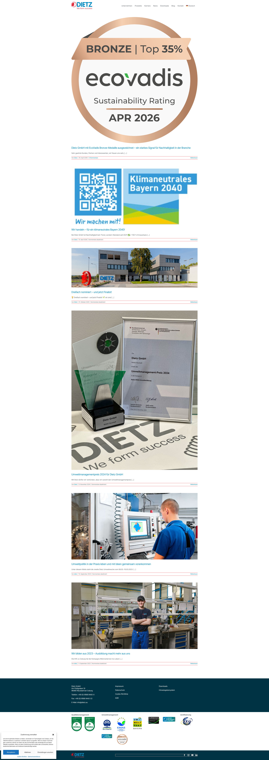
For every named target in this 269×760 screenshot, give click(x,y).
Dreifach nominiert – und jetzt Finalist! (91, 292)
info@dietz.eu (82, 702)
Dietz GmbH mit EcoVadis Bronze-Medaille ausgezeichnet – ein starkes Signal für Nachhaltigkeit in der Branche (131, 147)
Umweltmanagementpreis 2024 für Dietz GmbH (97, 474)
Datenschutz (120, 690)
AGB (117, 698)
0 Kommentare (93, 158)
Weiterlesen (194, 158)
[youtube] (192, 755)
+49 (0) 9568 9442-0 (86, 695)
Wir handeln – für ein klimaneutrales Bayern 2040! (98, 229)
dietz (75, 574)
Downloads (163, 686)
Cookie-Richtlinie (22, 756)
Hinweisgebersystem (167, 690)
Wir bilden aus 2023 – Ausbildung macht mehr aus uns (100, 653)
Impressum (119, 686)
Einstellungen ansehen (45, 752)
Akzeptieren (11, 752)
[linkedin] (196, 755)
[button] (53, 735)
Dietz (75, 158)
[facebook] (184, 755)
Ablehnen (27, 752)
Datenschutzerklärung (34, 756)
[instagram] (188, 755)
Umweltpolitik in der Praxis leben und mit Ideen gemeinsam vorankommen (111, 564)
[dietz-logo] (77, 754)
